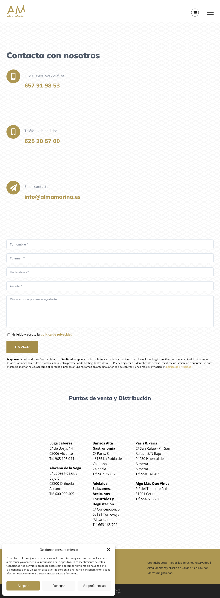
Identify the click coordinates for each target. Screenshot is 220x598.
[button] (109, 549)
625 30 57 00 (42, 140)
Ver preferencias (94, 585)
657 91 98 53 (42, 85)
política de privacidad (178, 367)
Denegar (59, 585)
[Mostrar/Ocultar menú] (210, 13)
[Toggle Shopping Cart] (195, 12)
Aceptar (23, 585)
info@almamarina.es (52, 196)
